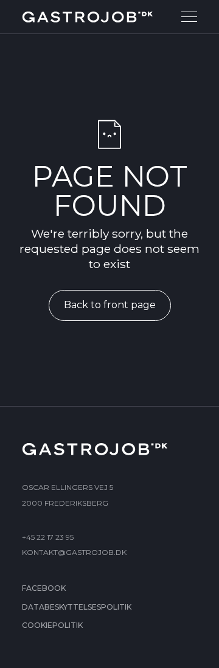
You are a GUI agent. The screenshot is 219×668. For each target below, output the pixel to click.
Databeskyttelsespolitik (76, 606)
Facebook (44, 588)
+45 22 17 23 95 (48, 537)
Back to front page (110, 305)
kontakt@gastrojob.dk (74, 552)
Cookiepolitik (52, 625)
